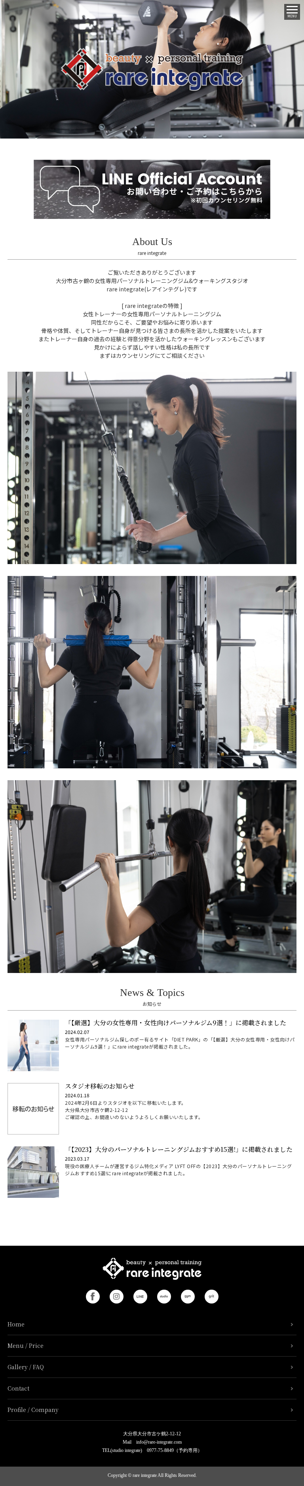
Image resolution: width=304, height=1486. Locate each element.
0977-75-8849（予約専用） (174, 1450)
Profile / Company (33, 1410)
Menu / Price (26, 1345)
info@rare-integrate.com (159, 1442)
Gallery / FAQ (26, 1367)
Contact (18, 1388)
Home (16, 1324)
